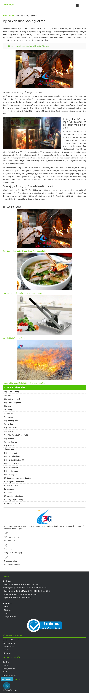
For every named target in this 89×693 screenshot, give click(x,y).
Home (5, 15)
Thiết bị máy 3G (8, 4)
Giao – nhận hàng (9, 643)
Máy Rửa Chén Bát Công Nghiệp (17, 435)
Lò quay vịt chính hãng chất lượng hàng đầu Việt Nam (28, 46)
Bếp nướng (8, 395)
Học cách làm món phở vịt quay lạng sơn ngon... (22, 293)
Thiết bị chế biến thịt (12, 464)
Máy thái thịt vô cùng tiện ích (14, 338)
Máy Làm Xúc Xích (11, 427)
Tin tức (11, 15)
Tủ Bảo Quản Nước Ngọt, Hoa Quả (17, 478)
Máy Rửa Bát (9, 431)
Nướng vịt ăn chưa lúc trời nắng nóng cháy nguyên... (24, 383)
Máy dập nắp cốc (11, 420)
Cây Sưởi (7, 406)
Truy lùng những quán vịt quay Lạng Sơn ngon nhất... (24, 251)
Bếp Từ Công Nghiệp (12, 402)
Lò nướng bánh (10, 409)
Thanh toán (6, 650)
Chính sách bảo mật (9, 675)
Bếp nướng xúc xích (12, 399)
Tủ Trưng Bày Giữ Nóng (13, 500)
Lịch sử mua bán (8, 646)
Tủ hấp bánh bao (11, 485)
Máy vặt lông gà (10, 442)
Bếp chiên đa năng (11, 391)
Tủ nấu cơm (9, 489)
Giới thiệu (6, 662)
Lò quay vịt (8, 413)
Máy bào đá (8, 417)
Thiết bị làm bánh (11, 471)
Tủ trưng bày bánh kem (13, 496)
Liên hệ (5, 665)
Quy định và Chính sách (11, 640)
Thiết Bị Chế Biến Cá (12, 456)
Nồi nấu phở (9, 449)
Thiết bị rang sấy (10, 474)
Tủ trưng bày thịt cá (12, 503)
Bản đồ (5, 672)
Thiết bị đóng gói (11, 467)
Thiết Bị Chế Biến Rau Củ (14, 460)
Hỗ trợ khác (7, 653)
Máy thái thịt (9, 438)
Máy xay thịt (9, 445)
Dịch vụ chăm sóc (9, 668)
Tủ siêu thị (8, 492)
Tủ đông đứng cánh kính (14, 482)
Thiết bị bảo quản (11, 453)
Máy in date (8, 424)
